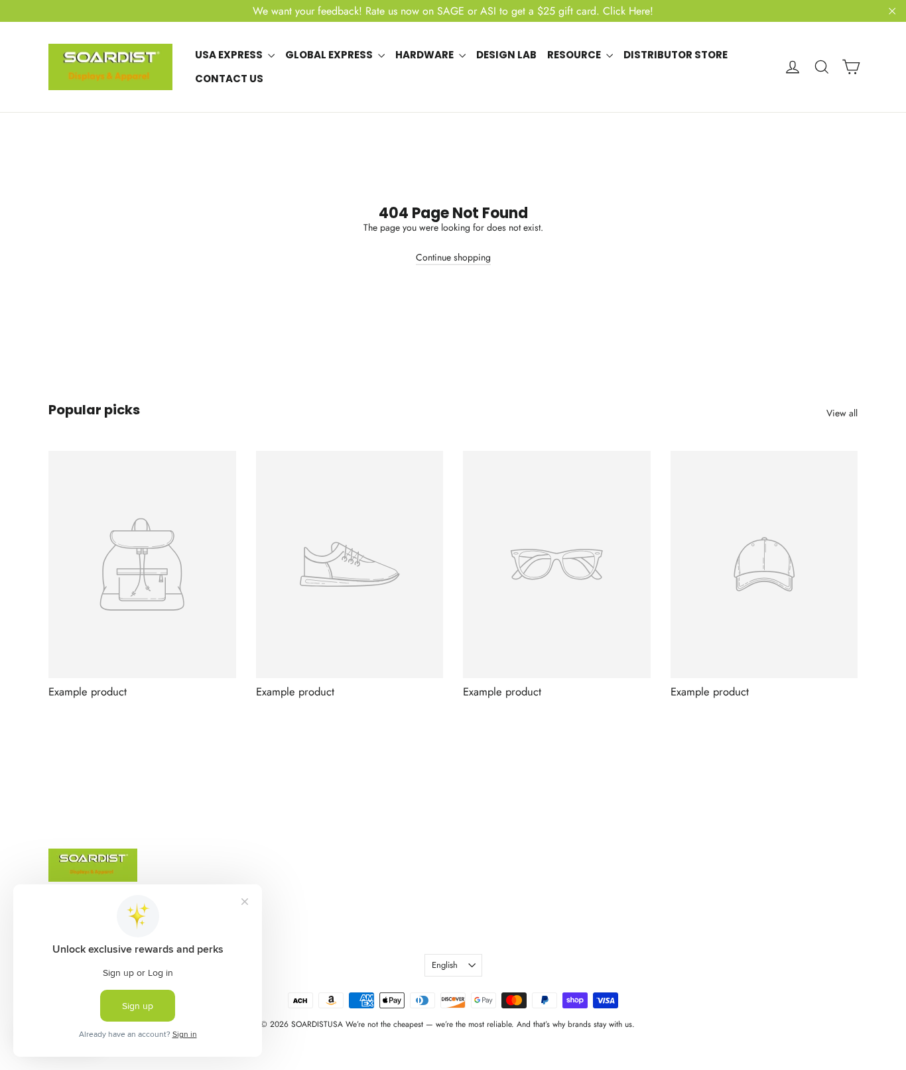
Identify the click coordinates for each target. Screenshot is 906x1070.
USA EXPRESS (230, 55)
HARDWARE (425, 55)
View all (842, 413)
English (445, 965)
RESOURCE (575, 55)
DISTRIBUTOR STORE (675, 55)
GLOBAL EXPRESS (330, 55)
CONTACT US (229, 79)
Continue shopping (453, 257)
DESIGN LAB (506, 55)
